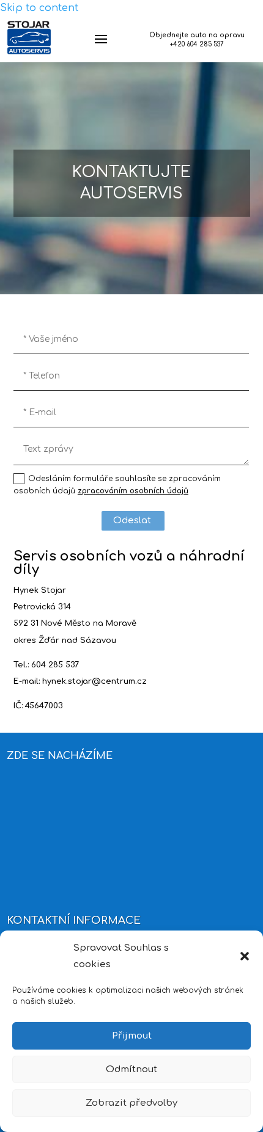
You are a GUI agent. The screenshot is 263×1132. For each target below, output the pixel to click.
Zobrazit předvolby (131, 1103)
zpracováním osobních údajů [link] (133, 491)
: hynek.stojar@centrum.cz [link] (93, 681)
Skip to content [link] (39, 7)
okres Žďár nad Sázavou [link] (64, 640)
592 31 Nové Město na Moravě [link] (74, 623)
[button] (245, 956)
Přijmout (132, 1036)
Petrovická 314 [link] (42, 607)
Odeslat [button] (132, 520)
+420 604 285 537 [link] (197, 44)
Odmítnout (131, 1069)
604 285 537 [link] (55, 665)
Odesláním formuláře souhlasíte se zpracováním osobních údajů (117, 484)
